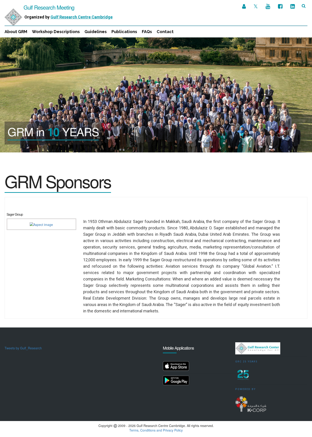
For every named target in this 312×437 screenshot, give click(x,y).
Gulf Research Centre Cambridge (81, 17)
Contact (165, 31)
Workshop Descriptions (56, 31)
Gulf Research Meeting (48, 7)
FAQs (147, 31)
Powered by (245, 389)
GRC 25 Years (246, 361)
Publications (124, 31)
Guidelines (96, 31)
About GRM (16, 31)
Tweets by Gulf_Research (23, 348)
